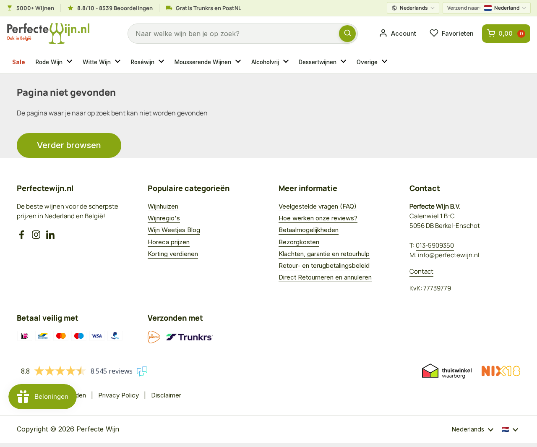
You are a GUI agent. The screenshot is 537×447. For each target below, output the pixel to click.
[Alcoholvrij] (287, 62)
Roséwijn (142, 62)
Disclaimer (166, 395)
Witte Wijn (97, 62)
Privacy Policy (118, 395)
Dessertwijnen (317, 62)
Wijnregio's (164, 218)
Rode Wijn (49, 62)
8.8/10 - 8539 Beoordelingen (115, 8)
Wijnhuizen (163, 206)
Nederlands (414, 7)
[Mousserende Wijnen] (239, 62)
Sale (18, 62)
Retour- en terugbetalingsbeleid (324, 265)
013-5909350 (435, 245)
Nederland (483, 7)
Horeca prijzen (169, 242)
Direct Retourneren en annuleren (325, 277)
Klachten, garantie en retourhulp (324, 254)
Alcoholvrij (265, 62)
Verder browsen (69, 145)
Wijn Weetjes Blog (174, 230)
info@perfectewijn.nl (449, 255)
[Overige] (385, 62)
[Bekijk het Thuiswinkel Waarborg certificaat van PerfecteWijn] (447, 371)
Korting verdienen (173, 254)
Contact (421, 271)
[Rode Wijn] (70, 62)
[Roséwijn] (162, 62)
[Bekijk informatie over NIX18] (501, 371)
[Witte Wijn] (118, 62)
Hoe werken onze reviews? (318, 218)
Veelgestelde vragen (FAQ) (318, 206)
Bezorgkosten (299, 242)
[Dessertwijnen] (344, 62)
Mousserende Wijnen (203, 62)
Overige (367, 62)
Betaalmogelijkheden (309, 230)
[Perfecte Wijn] (48, 33)
